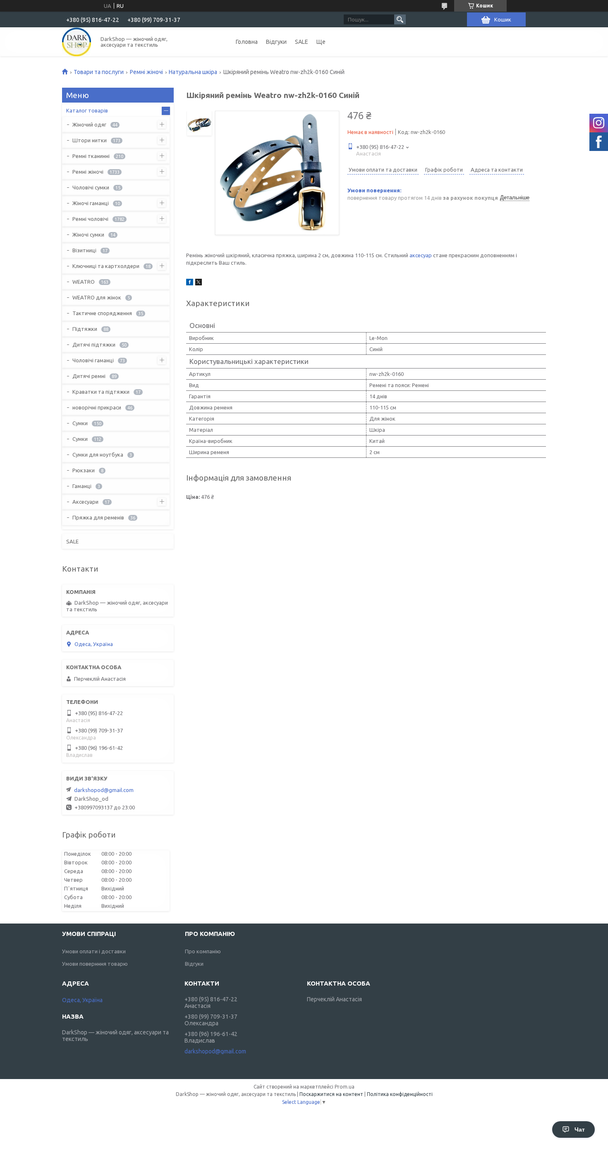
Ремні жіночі (146, 72)
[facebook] (189, 283)
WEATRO (83, 282)
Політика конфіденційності (400, 1094)
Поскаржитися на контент (331, 1094)
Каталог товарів (87, 110)
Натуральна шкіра (193, 72)
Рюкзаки (83, 470)
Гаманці (81, 486)
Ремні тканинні (91, 156)
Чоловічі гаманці (93, 360)
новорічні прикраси (96, 407)
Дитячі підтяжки (93, 344)
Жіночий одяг (89, 124)
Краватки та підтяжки (100, 392)
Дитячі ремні (88, 376)
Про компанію (203, 951)
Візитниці (84, 250)
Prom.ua (344, 1086)
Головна (247, 41)
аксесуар (420, 255)
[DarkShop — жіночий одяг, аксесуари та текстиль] (76, 41)
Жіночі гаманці (90, 203)
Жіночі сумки (88, 234)
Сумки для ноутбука (97, 454)
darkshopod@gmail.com (104, 790)
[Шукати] (400, 19)
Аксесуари (85, 502)
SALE (301, 41)
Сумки (80, 423)
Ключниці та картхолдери (105, 266)
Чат (579, 1129)
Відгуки (276, 41)
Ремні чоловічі (90, 219)
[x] (198, 283)
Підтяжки (84, 329)
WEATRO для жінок (96, 297)
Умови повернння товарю (95, 964)
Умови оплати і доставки (94, 951)
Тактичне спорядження (102, 313)
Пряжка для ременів (98, 517)
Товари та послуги (99, 72)
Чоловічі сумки (90, 187)
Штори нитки (89, 140)
